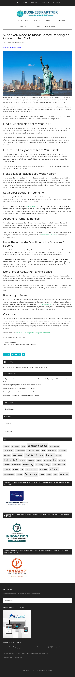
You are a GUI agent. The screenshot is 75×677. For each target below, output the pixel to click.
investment (47, 460)
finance (50, 455)
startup (19, 474)
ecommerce (62, 450)
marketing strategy (43, 465)
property (7, 469)
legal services (62, 460)
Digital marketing (52, 450)
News (54, 464)
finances (58, 455)
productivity (61, 465)
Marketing (28, 464)
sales (22, 469)
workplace (33, 344)
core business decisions (49, 235)
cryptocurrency (9, 450)
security (29, 469)
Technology (31, 474)
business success (37, 445)
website (55, 474)
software (54, 469)
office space (25, 344)
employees (17, 455)
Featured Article (34, 455)
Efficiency (7, 455)
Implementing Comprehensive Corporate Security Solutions (22, 385)
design (43, 450)
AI (12, 446)
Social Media (43, 469)
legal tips (7, 465)
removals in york (47, 304)
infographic (23, 460)
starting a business (9, 474)
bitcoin (17, 446)
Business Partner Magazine (37, 13)
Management (16, 465)
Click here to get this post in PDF (13, 47)
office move (18, 344)
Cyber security (30, 450)
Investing (39, 460)
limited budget (30, 206)
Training (49, 474)
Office (12, 344)
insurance (31, 460)
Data (37, 450)
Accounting (6, 446)
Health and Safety (11, 460)
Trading (42, 474)
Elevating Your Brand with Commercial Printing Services (21, 392)
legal (54, 460)
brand (23, 446)
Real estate (15, 469)
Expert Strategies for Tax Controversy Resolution (19, 388)
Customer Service (20, 450)
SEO (35, 469)
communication (54, 446)
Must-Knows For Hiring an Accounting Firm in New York (32, 333)
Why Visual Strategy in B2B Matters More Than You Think (21, 395)
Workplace (13, 342)
